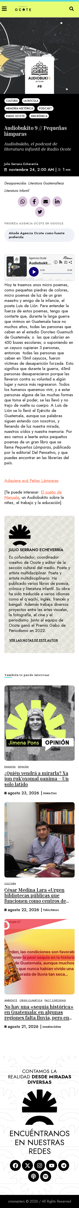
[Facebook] (34, 201)
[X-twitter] (27, 1165)
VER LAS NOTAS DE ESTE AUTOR (33, 640)
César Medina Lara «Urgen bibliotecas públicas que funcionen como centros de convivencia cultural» (35, 898)
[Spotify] (45, 1176)
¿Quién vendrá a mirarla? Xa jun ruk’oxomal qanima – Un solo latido (36, 778)
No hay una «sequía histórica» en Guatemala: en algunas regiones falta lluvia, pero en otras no (39, 1015)
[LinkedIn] (57, 201)
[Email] (46, 201)
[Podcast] (33, 1176)
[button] (4, 8)
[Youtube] (51, 1165)
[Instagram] (39, 1165)
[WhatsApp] (23, 201)
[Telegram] (63, 1165)
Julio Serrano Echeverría (21, 164)
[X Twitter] (40, 212)
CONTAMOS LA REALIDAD (39, 1077)
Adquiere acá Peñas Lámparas (31, 481)
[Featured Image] (39, 723)
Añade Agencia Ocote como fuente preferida (37, 235)
